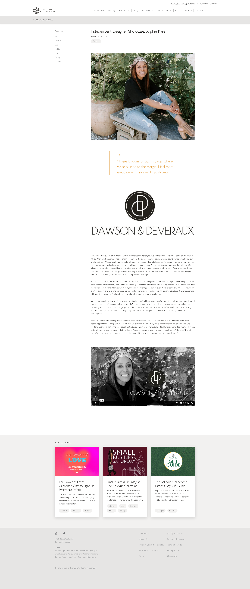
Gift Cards (199, 10)
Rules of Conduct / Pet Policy (151, 544)
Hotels (169, 10)
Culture (58, 61)
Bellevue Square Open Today (183, 3)
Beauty (57, 57)
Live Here (188, 10)
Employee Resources (176, 539)
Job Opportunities (175, 533)
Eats (56, 45)
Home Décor (124, 10)
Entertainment (148, 10)
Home (57, 53)
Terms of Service (174, 544)
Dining (135, 10)
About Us (143, 539)
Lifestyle (58, 40)
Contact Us (144, 533)
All (56, 36)
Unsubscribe (172, 556)
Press (141, 556)
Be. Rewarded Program (149, 550)
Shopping (111, 10)
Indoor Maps (99, 10)
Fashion (58, 49)
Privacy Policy (173, 550)
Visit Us (160, 10)
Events (177, 10)
